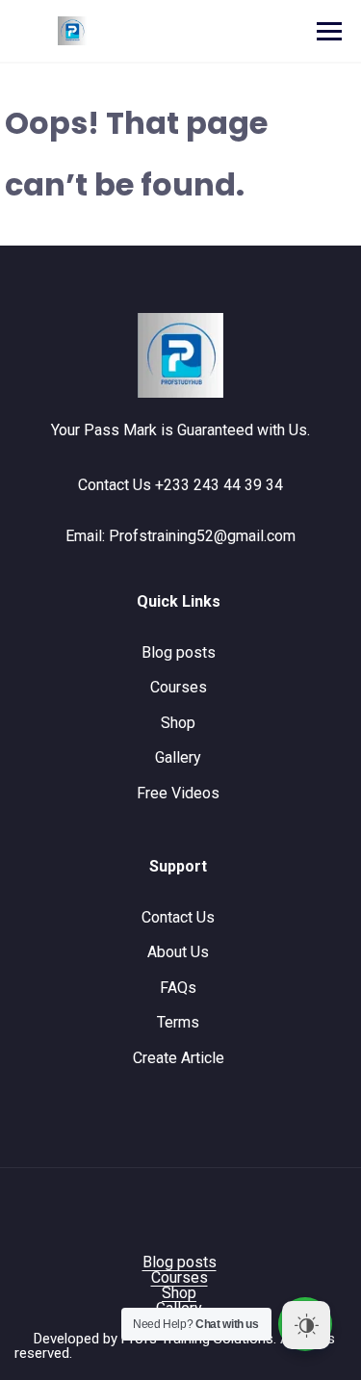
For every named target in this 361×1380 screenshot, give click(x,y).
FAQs (178, 987)
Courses (178, 687)
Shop (178, 723)
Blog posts (179, 652)
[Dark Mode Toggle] (306, 1325)
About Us (178, 952)
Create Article (178, 1058)
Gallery (178, 757)
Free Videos (178, 793)
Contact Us (178, 917)
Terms (178, 1022)
